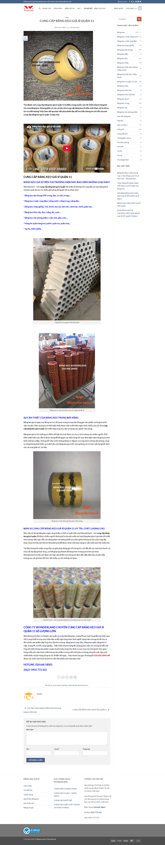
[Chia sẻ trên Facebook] (59, 677)
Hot (79, 8)
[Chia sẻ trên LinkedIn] (75, 677)
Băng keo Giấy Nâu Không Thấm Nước (127, 68)
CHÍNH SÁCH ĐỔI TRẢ (63, 800)
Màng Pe (120, 129)
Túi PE (119, 151)
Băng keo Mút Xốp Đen (126, 94)
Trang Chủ (46, 8)
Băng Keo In (69, 8)
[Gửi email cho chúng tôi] (131, 1)
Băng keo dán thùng (125, 50)
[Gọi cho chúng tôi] (134, 1)
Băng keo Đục (122, 58)
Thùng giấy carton (124, 138)
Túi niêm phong (123, 142)
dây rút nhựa (122, 125)
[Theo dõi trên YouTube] (140, 1)
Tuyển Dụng (28, 794)
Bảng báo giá (28, 807)
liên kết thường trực (81, 685)
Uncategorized (123, 160)
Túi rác (119, 155)
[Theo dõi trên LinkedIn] (138, 1)
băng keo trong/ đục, (75, 642)
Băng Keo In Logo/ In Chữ (127, 81)
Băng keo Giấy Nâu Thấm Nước (127, 75)
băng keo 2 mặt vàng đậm (127, 41)
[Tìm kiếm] (39, 8)
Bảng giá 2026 (99, 8)
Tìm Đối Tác (28, 790)
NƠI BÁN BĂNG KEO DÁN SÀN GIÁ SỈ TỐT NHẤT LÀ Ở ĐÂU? (128, 196)
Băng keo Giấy (122, 63)
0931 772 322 (96, 812)
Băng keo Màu (122, 86)
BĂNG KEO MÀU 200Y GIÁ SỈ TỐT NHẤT (129, 204)
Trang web (86, 749)
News (67, 17)
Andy (77, 27)
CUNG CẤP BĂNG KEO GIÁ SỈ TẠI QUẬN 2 (89, 709)
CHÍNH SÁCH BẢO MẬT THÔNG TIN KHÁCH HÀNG (67, 806)
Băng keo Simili (123, 99)
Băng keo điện (122, 54)
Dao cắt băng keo (124, 116)
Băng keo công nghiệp (125, 45)
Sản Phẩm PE (29, 803)
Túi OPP (120, 147)
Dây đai (120, 121)
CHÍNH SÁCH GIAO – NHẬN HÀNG (65, 794)
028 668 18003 (99, 807)
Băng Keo (121, 32)
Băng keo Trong (123, 103)
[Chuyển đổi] (140, 32)
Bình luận (30, 729)
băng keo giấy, (90, 642)
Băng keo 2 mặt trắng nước (127, 37)
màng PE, (32, 645)
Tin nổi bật (88, 8)
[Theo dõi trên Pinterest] (136, 1)
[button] (122, 1)
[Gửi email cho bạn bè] (67, 677)
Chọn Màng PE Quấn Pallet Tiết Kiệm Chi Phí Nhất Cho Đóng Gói (128, 186)
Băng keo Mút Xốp (124, 90)
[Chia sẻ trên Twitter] (63, 677)
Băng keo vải (122, 107)
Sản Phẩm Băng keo (31, 799)
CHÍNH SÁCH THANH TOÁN (65, 789)
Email (57, 749)
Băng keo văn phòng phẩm (127, 112)
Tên (28, 749)
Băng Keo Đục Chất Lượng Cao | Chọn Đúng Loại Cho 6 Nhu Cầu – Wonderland (128, 176)
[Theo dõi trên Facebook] (129, 1)
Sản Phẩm (58, 8)
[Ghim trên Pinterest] (71, 677)
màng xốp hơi (122, 134)
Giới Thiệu (28, 786)
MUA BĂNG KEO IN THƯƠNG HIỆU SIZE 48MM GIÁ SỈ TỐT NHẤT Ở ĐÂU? (128, 213)
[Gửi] (139, 19)
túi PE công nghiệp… (45, 645)
